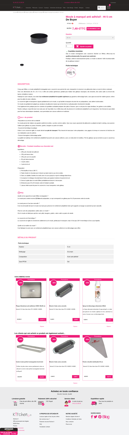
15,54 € (42, 377)
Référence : (82, 23)
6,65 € (109, 320)
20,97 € (42, 319)
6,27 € (109, 376)
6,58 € (76, 319)
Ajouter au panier (84, 46)
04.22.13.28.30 (76, 403)
